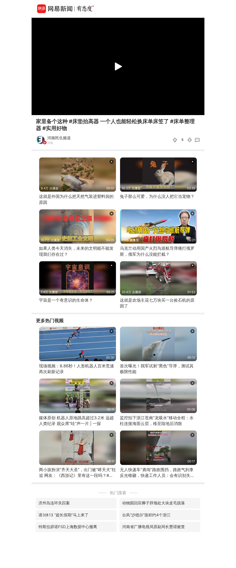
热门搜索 (118, 492)
